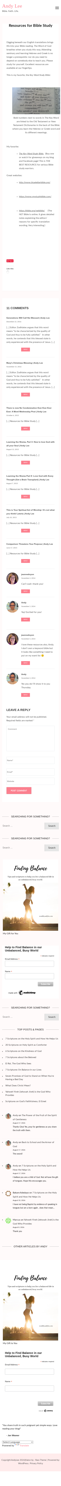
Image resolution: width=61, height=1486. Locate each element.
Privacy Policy (36, 1463)
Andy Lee (12, 6)
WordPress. (23, 1463)
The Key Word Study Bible (31, 154)
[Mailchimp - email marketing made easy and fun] (22, 991)
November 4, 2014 (28, 578)
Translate (24, 1446)
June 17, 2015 (11, 548)
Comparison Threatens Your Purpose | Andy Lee (29, 544)
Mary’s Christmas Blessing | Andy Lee (24, 363)
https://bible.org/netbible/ (32, 211)
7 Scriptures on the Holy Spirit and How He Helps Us (31, 1039)
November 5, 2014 (28, 606)
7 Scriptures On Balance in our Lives (23, 1070)
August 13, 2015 (12, 449)
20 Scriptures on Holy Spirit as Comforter (26, 1045)
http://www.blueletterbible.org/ (34, 182)
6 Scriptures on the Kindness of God (23, 1051)
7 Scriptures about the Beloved (20, 1057)
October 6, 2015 (12, 415)
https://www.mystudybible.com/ (35, 196)
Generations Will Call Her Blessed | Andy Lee (28, 318)
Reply (26, 349)
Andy (23, 602)
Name (8, 971)
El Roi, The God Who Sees (18, 1063)
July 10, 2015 (11, 517)
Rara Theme (40, 1460)
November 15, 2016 (13, 367)
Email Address (12, 959)
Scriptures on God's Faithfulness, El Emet (25, 1101)
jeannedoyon (27, 574)
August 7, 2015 (12, 483)
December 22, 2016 (13, 322)
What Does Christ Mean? (18, 1085)
